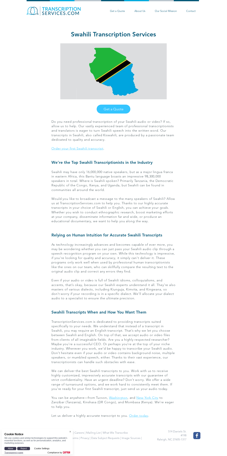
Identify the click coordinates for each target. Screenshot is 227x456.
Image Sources (131, 438)
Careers (79, 432)
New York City (147, 398)
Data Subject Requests (105, 438)
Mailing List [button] (93, 432)
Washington (118, 398)
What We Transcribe (115, 432)
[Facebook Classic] (196, 435)
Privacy (85, 438)
